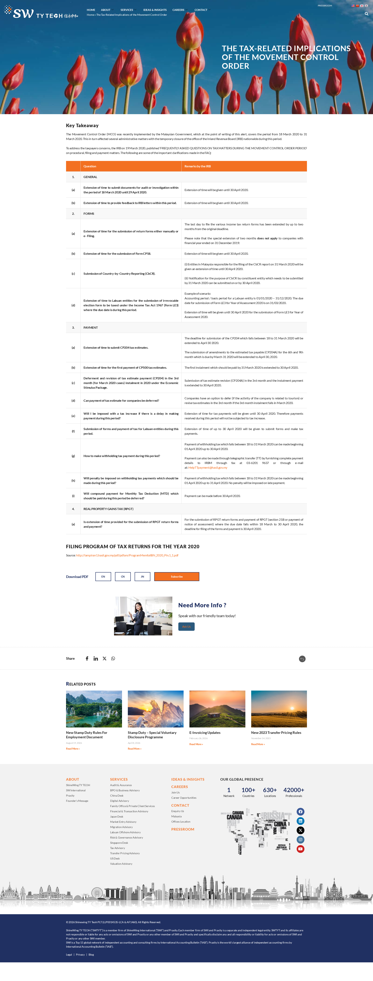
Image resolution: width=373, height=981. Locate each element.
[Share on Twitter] (104, 658)
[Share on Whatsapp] (113, 658)
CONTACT (180, 805)
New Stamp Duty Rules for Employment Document (86, 734)
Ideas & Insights (155, 9)
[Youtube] (300, 849)
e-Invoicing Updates (204, 732)
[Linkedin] (300, 821)
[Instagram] (300, 840)
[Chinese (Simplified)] (357, 5)
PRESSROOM (182, 829)
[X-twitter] (300, 830)
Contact (201, 9)
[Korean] (366, 5)
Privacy (80, 954)
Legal (69, 954)
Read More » (73, 748)
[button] (366, 14)
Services (127, 9)
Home (91, 9)
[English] (353, 5)
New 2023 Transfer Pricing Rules (276, 732)
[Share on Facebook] (87, 658)
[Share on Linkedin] (96, 658)
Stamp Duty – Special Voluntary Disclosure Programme (152, 734)
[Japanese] (361, 5)
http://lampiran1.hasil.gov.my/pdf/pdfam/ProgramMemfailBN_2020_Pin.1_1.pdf (127, 555)
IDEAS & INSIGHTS (188, 779)
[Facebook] (300, 812)
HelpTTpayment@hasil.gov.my (207, 467)
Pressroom (325, 5)
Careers (178, 9)
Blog (91, 954)
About (105, 9)
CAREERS (179, 787)
